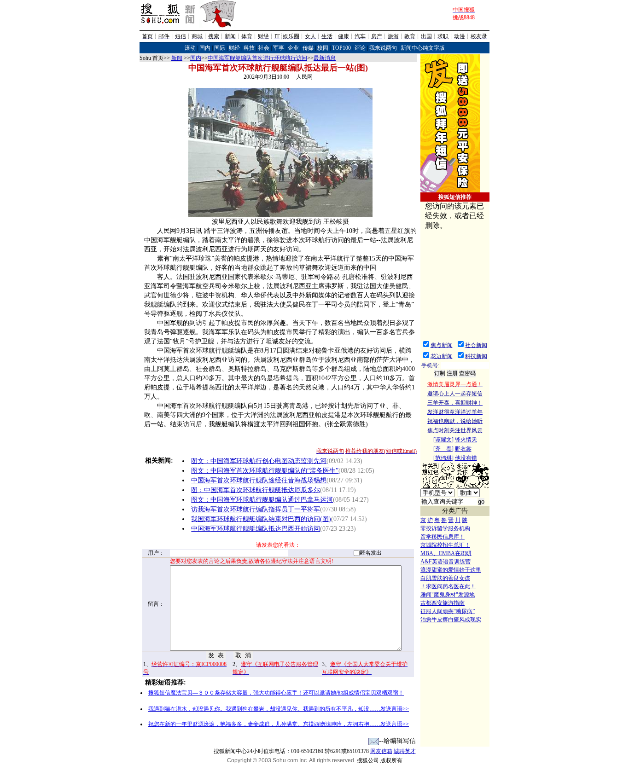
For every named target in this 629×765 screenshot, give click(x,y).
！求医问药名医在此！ (448, 586)
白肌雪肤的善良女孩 (445, 578)
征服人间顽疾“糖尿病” (447, 611)
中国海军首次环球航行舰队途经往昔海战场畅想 (258, 480)
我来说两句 (383, 48)
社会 (263, 48)
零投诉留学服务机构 (445, 528)
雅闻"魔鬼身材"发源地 (447, 594)
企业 (293, 48)
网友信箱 (381, 751)
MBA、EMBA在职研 (446, 553)
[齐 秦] (443, 449)
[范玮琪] (443, 458)
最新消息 (325, 58)
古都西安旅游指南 (442, 603)
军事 (278, 48)
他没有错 (466, 458)
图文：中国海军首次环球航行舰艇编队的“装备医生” (264, 470)
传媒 (308, 48)
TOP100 (341, 48)
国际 (219, 48)
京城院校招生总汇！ (445, 545)
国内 (204, 48)
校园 (322, 48)
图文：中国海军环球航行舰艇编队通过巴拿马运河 (262, 499)
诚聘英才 (405, 751)
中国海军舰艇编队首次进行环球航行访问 (257, 58)
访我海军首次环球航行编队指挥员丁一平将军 (255, 509)
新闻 (176, 58)
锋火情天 (466, 439)
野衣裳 (463, 449)
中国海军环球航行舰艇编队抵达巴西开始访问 (255, 528)
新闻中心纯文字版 (423, 48)
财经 (234, 48)
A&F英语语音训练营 (445, 561)
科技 (249, 48)
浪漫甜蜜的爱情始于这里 (450, 570)
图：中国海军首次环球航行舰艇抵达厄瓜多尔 (255, 490)
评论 (360, 48)
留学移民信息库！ (442, 536)
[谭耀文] (443, 439)
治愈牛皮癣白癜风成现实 (450, 619)
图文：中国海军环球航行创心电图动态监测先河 (258, 461)
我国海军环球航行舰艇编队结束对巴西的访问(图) (261, 519)
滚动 (190, 48)
